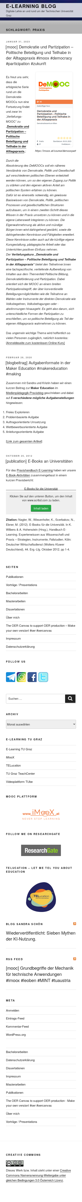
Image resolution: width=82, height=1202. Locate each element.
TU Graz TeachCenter (20, 773)
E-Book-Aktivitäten (18, 475)
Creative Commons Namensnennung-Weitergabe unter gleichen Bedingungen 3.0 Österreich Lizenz (38, 1175)
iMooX (10, 757)
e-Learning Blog (31, 6)
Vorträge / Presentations (21, 585)
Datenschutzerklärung (20, 646)
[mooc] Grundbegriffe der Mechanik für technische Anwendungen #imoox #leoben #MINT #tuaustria (39, 974)
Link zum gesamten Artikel (24, 441)
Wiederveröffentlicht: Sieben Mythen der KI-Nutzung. (40, 936)
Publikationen (14, 577)
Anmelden (12, 1010)
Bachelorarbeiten (17, 593)
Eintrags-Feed (15, 1018)
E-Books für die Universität (41, 488)
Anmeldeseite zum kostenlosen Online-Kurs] (36, 343)
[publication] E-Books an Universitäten (39, 461)
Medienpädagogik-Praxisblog (24, 393)
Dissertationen (15, 609)
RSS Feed (14, 959)
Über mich (13, 617)
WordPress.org (16, 1034)
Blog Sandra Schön (24, 924)
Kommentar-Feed (17, 1026)
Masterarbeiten (15, 601)
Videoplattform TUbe (19, 781)
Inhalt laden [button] (41, 508)
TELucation (13, 765)
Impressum (13, 638)
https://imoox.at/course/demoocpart (55, 151)
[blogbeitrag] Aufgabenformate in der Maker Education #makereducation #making (38, 368)
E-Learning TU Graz (19, 749)
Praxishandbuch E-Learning (35, 470)
